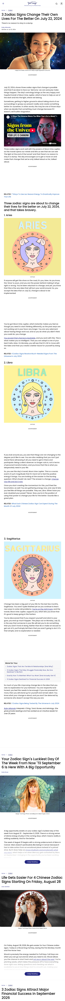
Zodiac (10, 10)
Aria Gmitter (6, 887)
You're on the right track (42, 609)
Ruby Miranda (6, 27)
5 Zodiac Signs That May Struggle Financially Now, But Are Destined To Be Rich (30, 671)
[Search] (56, 3)
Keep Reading (32, 862)
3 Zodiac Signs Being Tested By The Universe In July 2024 (35, 703)
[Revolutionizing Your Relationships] (32, 3)
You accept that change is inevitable (19, 338)
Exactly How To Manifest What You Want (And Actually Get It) (31, 676)
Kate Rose (5, 772)
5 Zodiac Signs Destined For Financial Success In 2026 (28, 679)
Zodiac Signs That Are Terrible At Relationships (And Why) (30, 666)
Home (3, 10)
